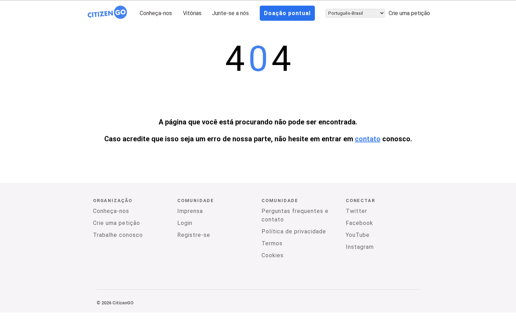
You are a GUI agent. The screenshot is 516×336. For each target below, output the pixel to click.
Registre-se (193, 235)
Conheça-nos (156, 13)
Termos (272, 243)
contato (368, 139)
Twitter (356, 211)
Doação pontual (287, 13)
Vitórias (192, 13)
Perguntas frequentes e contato (295, 215)
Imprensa (190, 211)
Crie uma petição (409, 13)
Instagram (360, 247)
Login (184, 223)
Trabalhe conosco (118, 235)
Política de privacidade (294, 231)
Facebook (359, 223)
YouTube (358, 235)
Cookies (273, 255)
